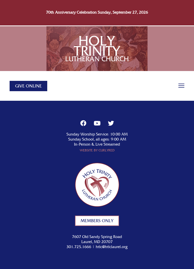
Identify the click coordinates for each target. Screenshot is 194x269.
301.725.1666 (78, 247)
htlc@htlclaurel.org (112, 247)
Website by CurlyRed (97, 150)
